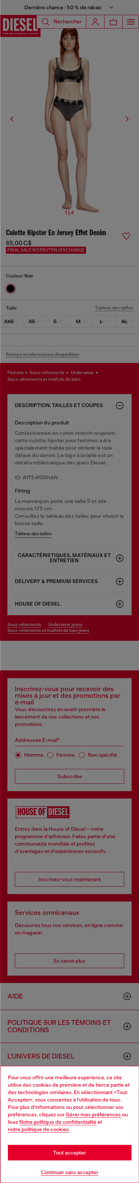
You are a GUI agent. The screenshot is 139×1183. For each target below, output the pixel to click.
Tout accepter (69, 1153)
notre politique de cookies (38, 1129)
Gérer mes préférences (93, 1114)
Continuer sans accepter (69, 1172)
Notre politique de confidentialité (57, 1122)
